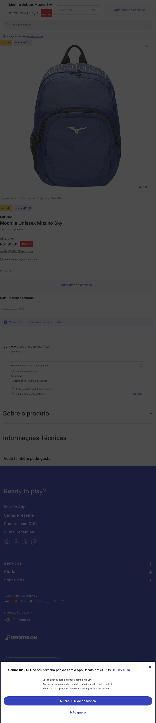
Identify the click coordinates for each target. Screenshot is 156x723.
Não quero (78, 712)
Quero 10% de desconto (78, 701)
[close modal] (150, 667)
